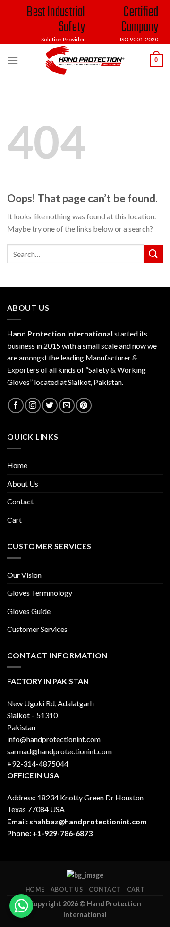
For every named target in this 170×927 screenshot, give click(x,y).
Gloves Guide (29, 611)
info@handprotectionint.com (54, 739)
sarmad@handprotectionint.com (59, 751)
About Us (22, 483)
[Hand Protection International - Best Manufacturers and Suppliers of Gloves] (85, 60)
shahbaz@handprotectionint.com (88, 821)
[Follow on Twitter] (50, 405)
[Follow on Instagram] (33, 405)
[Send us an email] (67, 405)
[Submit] (153, 254)
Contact (20, 501)
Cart (14, 519)
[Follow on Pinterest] (84, 405)
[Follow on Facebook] (16, 405)
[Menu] (12, 60)
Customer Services (37, 628)
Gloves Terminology (39, 592)
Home (17, 465)
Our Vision (24, 574)
